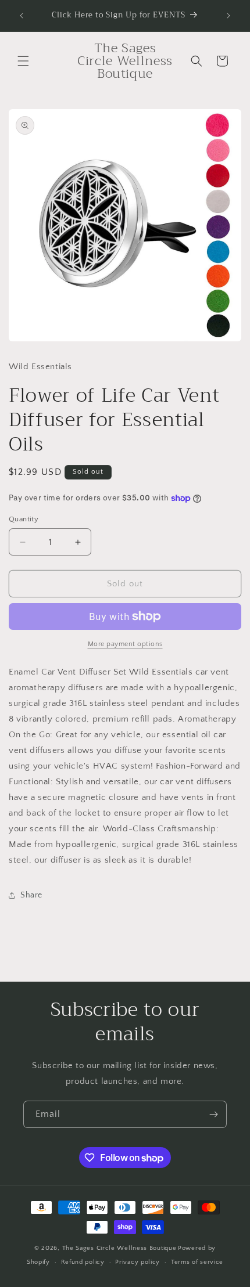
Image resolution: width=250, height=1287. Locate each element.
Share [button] (31, 895)
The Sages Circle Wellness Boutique (119, 1248)
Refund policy (83, 1262)
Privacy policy (137, 1262)
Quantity (23, 519)
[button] (23, 61)
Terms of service (197, 1262)
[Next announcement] (228, 15)
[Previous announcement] (21, 15)
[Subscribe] (213, 1114)
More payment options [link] (125, 644)
